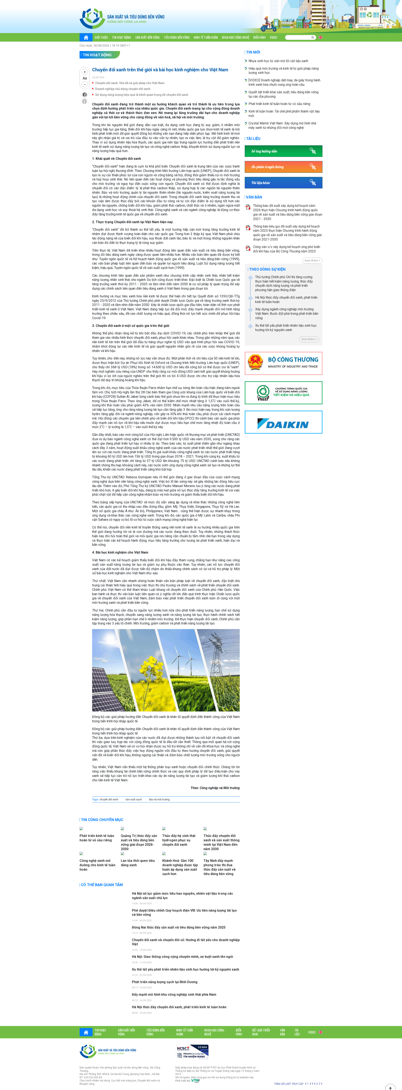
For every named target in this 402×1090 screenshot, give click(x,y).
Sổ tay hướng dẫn (264, 151)
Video (273, 37)
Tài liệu (253, 138)
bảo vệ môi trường (159, 799)
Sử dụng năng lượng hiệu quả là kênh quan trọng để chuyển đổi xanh (141, 94)
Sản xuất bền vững (147, 37)
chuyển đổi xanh (108, 799)
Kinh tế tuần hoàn (206, 37)
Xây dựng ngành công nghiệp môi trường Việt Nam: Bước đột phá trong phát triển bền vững (286, 313)
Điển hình (259, 37)
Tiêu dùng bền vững (177, 37)
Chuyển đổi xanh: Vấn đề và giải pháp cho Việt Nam (130, 83)
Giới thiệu (101, 37)
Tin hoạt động (121, 37)
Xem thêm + (312, 260)
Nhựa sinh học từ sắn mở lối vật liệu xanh (278, 61)
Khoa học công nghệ (235, 37)
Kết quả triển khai (261, 1032)
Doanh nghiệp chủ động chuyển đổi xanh (122, 89)
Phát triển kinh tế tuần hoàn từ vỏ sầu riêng (279, 104)
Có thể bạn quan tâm (102, 885)
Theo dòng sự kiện (267, 269)
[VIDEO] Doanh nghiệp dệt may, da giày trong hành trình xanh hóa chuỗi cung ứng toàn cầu (284, 82)
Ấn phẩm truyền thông (267, 166)
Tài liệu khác (260, 182)
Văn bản (254, 197)
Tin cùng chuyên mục (102, 820)
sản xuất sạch (133, 799)
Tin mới (253, 52)
